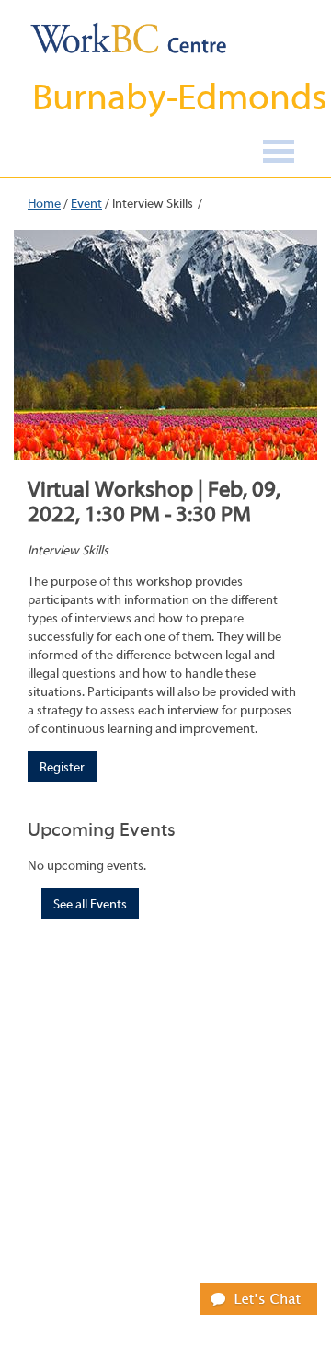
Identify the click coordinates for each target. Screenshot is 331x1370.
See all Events (90, 904)
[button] (258, 1298)
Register (62, 767)
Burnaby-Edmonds (179, 97)
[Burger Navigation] (278, 154)
